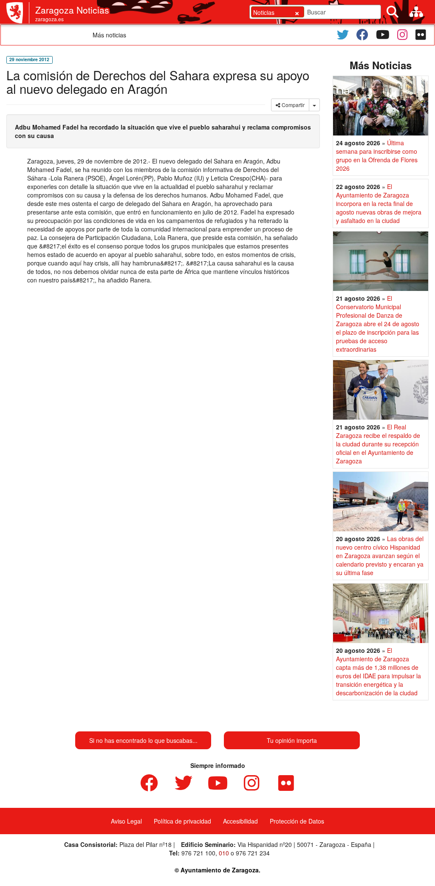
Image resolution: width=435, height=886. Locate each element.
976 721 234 (253, 853)
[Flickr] (420, 35)
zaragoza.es (49, 19)
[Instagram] (402, 35)
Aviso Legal (126, 821)
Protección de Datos (297, 821)
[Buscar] (392, 12)
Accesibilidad (240, 821)
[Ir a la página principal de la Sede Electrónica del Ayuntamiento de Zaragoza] (17, 12)
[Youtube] (383, 35)
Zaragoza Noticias (72, 9)
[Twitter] (343, 35)
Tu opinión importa (292, 740)
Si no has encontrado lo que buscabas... (143, 740)
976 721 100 (198, 853)
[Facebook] (362, 35)
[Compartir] (314, 105)
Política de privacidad (182, 821)
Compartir (292, 104)
